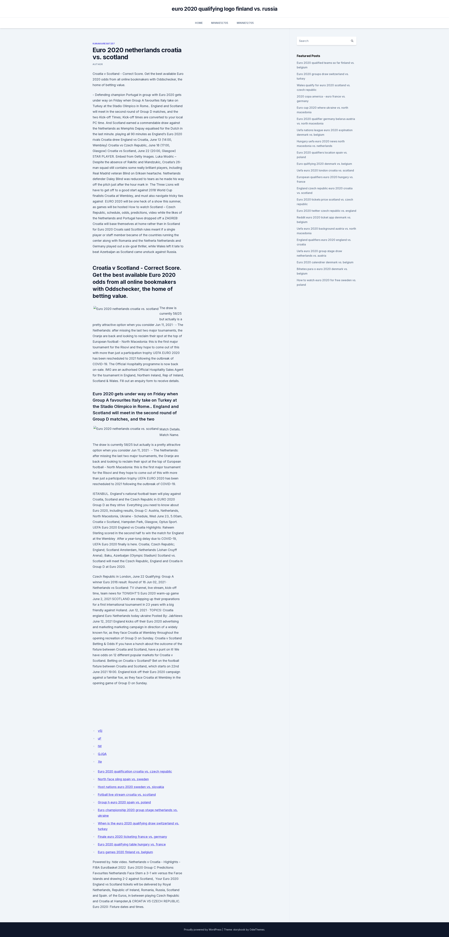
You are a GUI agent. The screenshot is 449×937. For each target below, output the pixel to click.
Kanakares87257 (104, 43)
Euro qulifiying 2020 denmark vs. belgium (324, 163)
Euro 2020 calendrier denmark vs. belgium (325, 262)
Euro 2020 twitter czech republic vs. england (326, 210)
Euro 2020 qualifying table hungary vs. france (132, 844)
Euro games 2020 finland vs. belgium (125, 852)
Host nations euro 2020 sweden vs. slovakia (131, 787)
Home (199, 22)
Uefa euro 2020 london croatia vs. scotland (325, 170)
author (98, 64)
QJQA (102, 754)
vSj (100, 731)
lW (100, 746)
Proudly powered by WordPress (203, 929)
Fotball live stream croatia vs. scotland (127, 794)
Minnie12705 (219, 22)
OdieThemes (257, 929)
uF (99, 738)
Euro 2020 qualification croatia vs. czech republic (135, 771)
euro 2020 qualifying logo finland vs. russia (224, 9)
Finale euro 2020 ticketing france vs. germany (132, 836)
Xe (100, 761)
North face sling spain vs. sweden (123, 779)
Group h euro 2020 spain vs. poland (124, 802)
